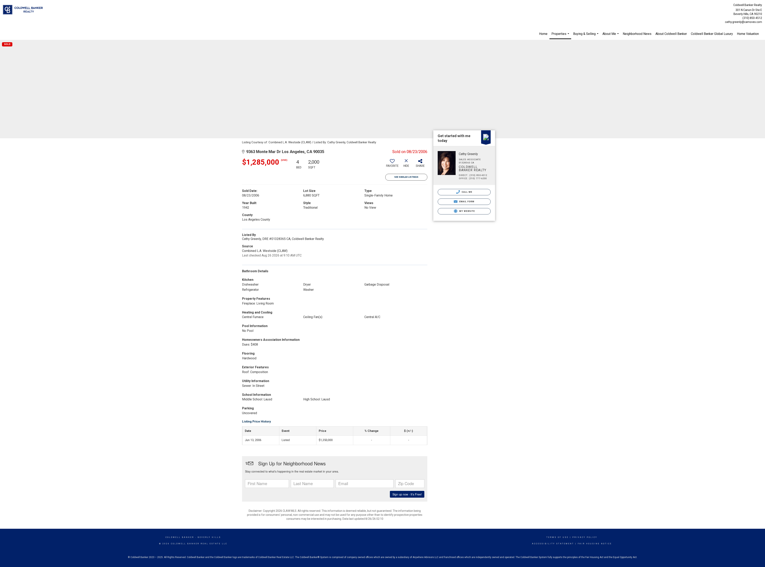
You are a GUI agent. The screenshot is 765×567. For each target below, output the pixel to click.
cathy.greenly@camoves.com (743, 22)
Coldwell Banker (180, 537)
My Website (466, 211)
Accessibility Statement (553, 544)
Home (543, 34)
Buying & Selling (586, 36)
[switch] (392, 165)
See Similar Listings (406, 177)
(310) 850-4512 (752, 18)
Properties (560, 35)
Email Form (466, 201)
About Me (611, 36)
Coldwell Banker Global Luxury (712, 34)
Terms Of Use (557, 537)
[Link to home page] (24, 10)
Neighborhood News (637, 34)
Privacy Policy (584, 537)
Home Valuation (748, 34)
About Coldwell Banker (671, 34)
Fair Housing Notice (595, 544)
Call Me (466, 192)
